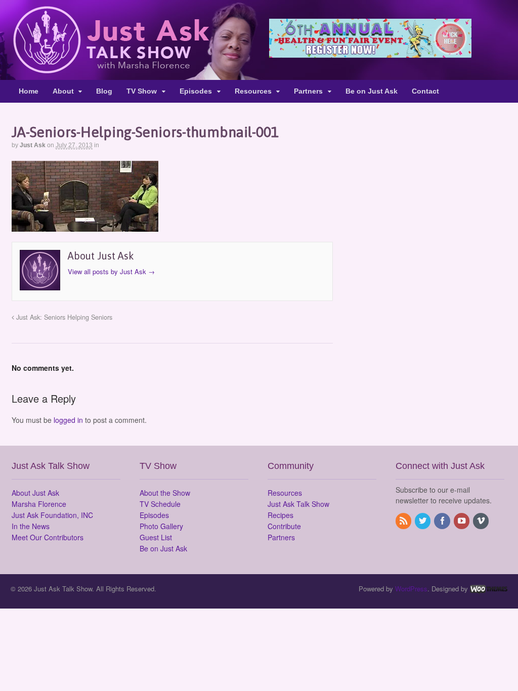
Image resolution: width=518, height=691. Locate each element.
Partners (308, 91)
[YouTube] (462, 521)
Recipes (280, 515)
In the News (31, 526)
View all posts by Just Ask (111, 271)
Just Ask (33, 145)
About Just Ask (35, 493)
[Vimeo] (481, 521)
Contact (425, 91)
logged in (68, 420)
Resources (253, 91)
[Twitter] (423, 521)
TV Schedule (160, 504)
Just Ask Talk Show (298, 504)
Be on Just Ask (372, 91)
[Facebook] (442, 521)
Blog (104, 91)
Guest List (156, 537)
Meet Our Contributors (47, 537)
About (63, 91)
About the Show (165, 493)
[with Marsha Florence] (110, 68)
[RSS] (404, 521)
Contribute (284, 526)
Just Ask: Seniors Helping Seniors (63, 317)
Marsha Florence (39, 504)
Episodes (196, 91)
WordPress (411, 588)
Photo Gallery (161, 526)
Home (28, 91)
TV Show (141, 91)
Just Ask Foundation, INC (52, 515)
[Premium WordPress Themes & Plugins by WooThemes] (488, 588)
